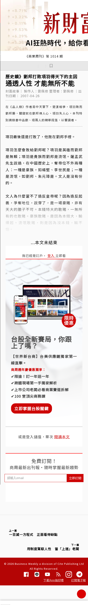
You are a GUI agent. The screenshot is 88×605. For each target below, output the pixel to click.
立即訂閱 (75, 478)
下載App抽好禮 (53, 580)
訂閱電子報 (78, 580)
